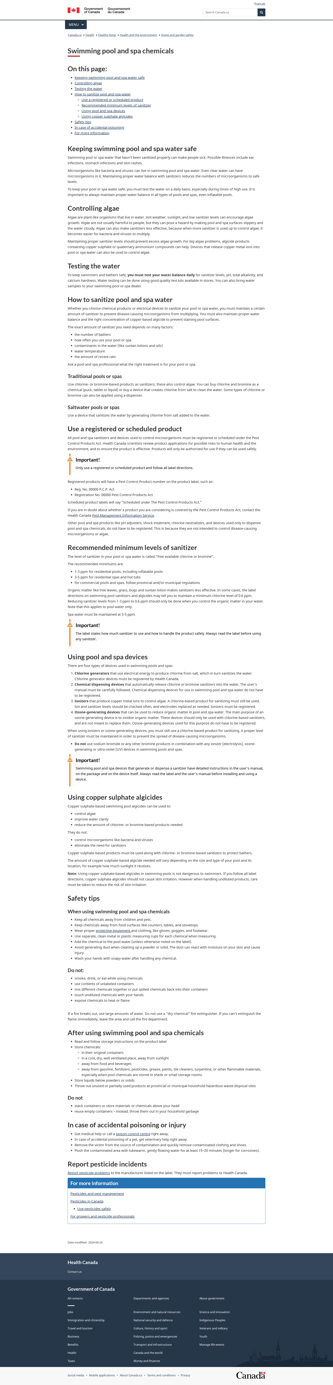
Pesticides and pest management (97, 1193)
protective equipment (113, 930)
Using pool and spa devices (103, 110)
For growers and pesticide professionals (102, 1216)
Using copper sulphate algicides (107, 116)
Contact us (75, 1272)
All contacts (75, 1298)
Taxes (71, 1361)
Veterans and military (213, 1328)
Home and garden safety (177, 35)
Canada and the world (148, 1353)
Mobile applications (102, 1375)
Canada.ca (75, 35)
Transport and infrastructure (153, 1345)
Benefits (73, 1345)
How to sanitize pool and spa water (103, 94)
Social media (76, 1375)
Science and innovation (214, 1312)
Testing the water (88, 88)
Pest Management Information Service (123, 515)
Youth (203, 1336)
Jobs (70, 1312)
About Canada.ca (131, 1375)
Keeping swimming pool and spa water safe (110, 77)
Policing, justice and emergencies (155, 1336)
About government (211, 1298)
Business (73, 1336)
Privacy (185, 1375)
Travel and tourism (80, 1328)
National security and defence (153, 1320)
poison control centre (133, 1133)
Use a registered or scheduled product (112, 99)
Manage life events (211, 1345)
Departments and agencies (151, 1298)
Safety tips (83, 122)
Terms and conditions (161, 1375)
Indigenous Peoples (212, 1320)
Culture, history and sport (150, 1328)
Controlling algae (88, 83)
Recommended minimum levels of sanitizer (116, 105)
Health (90, 35)
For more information (92, 133)
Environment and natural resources (157, 1312)
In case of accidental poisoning (99, 127)
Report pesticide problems (89, 1172)
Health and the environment (138, 35)
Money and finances (147, 1361)
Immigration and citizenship (86, 1320)
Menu (74, 24)
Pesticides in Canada (86, 1201)
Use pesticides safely (94, 1208)
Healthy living (107, 35)
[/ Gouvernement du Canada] (99, 10)
